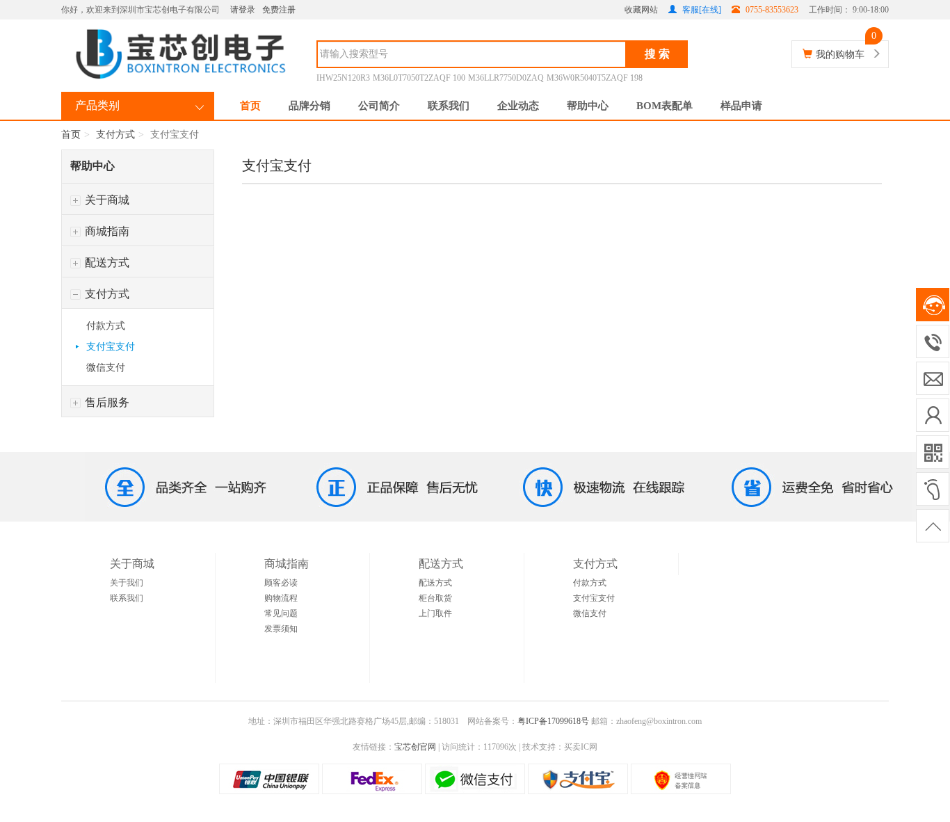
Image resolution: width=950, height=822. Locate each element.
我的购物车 (840, 54)
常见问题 (281, 613)
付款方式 (105, 326)
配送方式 (105, 262)
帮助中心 (588, 105)
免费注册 (279, 10)
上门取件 (435, 613)
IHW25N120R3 (343, 78)
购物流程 (281, 598)
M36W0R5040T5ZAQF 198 (595, 78)
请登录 (242, 10)
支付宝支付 (110, 346)
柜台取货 (435, 598)
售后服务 (105, 402)
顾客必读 (281, 583)
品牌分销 (309, 105)
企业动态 (518, 105)
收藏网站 (641, 10)
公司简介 (379, 105)
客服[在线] (700, 10)
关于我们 (126, 583)
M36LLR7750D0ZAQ (506, 78)
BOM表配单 (664, 105)
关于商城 (105, 200)
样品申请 (741, 105)
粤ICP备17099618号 (553, 721)
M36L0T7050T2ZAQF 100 (419, 78)
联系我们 (448, 105)
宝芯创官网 (415, 747)
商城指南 (105, 231)
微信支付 (105, 367)
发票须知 (281, 629)
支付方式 (115, 134)
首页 (250, 105)
